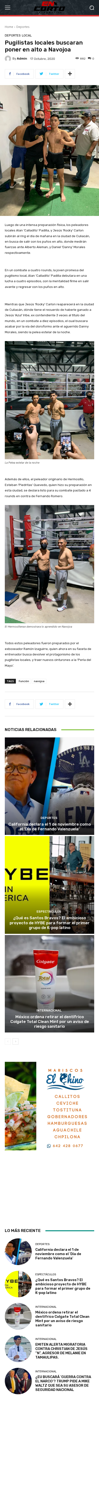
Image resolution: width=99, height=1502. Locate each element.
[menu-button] (7, 7)
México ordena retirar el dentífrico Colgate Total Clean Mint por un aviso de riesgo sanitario (49, 1021)
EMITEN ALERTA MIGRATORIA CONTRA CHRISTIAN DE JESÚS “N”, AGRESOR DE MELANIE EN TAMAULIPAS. (61, 1350)
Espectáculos (49, 911)
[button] (92, 7)
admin (22, 58)
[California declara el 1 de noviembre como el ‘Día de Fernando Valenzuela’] (49, 786)
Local (27, 35)
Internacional (49, 1010)
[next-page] (15, 1041)
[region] (49, 1140)
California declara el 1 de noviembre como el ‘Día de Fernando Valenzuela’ (49, 826)
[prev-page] (8, 1041)
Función (24, 681)
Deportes (22, 27)
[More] (70, 74)
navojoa (39, 681)
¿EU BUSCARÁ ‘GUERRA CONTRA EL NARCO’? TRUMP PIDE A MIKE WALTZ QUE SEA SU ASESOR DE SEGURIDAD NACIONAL (63, 1383)
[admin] (8, 59)
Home (9, 27)
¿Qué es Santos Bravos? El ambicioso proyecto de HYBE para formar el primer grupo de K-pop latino (50, 922)
